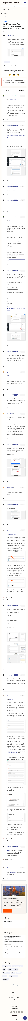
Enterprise (14, 1004)
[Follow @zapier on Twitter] (19, 1012)
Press (14, 999)
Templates (14, 1006)
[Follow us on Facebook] (11, 1012)
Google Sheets (6, 966)
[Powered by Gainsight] (14, 985)
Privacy (20, 1019)
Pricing (14, 993)
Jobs (14, 1001)
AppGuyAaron (10, 372)
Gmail (4, 969)
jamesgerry (10, 35)
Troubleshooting (7, 939)
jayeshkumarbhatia (11, 96)
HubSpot (19, 972)
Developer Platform (14, 997)
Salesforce (5, 979)
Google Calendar (13, 976)
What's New (4, 13)
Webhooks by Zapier (13, 752)
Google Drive (6, 972)
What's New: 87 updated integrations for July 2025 (13, 955)
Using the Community (9, 923)
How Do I (5, 16)
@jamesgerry (12, 99)
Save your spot (7, 910)
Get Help (3, 10)
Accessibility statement (19, 988)
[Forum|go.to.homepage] (10, 2)
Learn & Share (12, 10)
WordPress (7, 62)
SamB (8, 530)
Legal (16, 1019)
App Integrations (14, 1008)
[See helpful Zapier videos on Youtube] (22, 1012)
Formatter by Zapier (13, 969)
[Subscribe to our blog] (17, 1012)
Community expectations (10, 926)
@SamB (9, 850)
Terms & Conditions (8, 988)
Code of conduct (8, 921)
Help (14, 995)
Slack (13, 972)
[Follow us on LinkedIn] (14, 1012)
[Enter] (2, 6)
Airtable (5, 976)
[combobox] (14, 6)
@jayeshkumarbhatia (12, 190)
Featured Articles (7, 949)
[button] (24, 2)
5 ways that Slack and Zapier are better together (13, 952)
